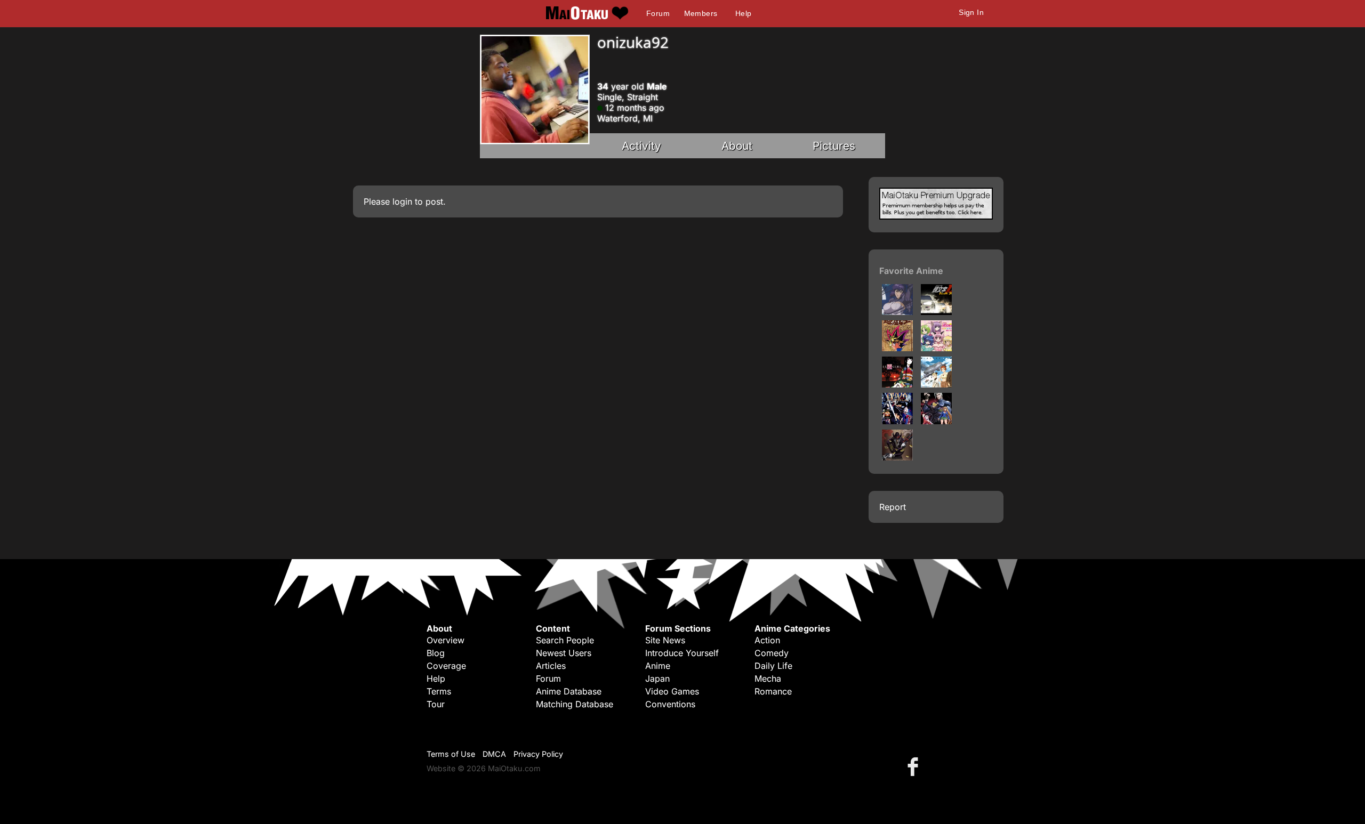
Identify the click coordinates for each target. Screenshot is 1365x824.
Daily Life (773, 665)
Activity (641, 145)
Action (767, 640)
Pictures (834, 145)
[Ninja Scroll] (897, 421)
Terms (439, 691)
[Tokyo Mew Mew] (936, 348)
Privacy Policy (538, 753)
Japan (657, 678)
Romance (773, 691)
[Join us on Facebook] (915, 766)
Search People (565, 640)
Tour (436, 704)
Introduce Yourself (682, 653)
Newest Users (563, 653)
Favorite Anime (911, 270)
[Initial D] (936, 311)
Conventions (670, 704)
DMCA (494, 753)
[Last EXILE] (936, 384)
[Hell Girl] (897, 384)
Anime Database (568, 691)
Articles (551, 665)
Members (701, 13)
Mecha (767, 678)
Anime (657, 665)
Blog (436, 653)
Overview (445, 640)
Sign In (971, 12)
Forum (658, 13)
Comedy (771, 653)
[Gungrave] (897, 457)
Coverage (446, 665)
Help (743, 13)
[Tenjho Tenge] (936, 421)
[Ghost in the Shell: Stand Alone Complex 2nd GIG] (897, 311)
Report (892, 507)
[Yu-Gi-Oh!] (897, 348)
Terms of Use (451, 753)
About (736, 145)
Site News (665, 640)
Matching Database (574, 704)
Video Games (672, 691)
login (402, 201)
